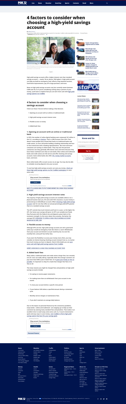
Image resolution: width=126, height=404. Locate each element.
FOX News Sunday (22, 362)
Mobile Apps (82, 370)
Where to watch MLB (100, 373)
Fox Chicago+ (98, 353)
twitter (104, 399)
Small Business (21, 379)
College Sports (83, 362)
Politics (66, 348)
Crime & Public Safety (23, 355)
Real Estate (20, 377)
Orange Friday (52, 377)
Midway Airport (52, 359)
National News (21, 352)
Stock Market (21, 381)
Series (51, 367)
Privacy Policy (89, 158)
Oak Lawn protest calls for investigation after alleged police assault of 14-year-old (83, 100)
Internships (82, 381)
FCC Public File (83, 383)
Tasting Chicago (52, 374)
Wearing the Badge (53, 372)
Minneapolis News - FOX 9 (70, 375)
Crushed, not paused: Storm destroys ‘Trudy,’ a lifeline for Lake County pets (84, 120)
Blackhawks (82, 352)
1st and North (52, 369)
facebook (98, 399)
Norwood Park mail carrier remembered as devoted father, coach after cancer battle (83, 113)
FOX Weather (36, 361)
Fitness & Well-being (38, 374)
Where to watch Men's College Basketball (100, 381)
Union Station (52, 361)
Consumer (20, 370)
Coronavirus (36, 370)
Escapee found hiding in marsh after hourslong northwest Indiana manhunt (83, 127)
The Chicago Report (69, 353)
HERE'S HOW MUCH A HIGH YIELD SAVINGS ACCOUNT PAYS (46, 248)
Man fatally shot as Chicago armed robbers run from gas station (91, 73)
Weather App (36, 357)
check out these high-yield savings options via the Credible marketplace (50, 169)
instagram (101, 399)
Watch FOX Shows (99, 359)
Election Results (68, 352)
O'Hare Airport (52, 357)
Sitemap (81, 386)
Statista (43, 139)
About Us (83, 367)
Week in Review (52, 370)
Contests (82, 376)
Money (20, 367)
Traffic (51, 348)
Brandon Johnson (68, 359)
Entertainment (100, 348)
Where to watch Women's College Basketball (101, 384)
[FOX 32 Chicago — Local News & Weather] (23, 3)
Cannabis (35, 372)
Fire (80, 359)
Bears (81, 350)
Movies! (97, 357)
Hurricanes (35, 359)
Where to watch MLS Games (100, 390)
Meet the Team (83, 377)
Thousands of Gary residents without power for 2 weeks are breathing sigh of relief (84, 106)
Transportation (52, 350)
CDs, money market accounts (61, 156)
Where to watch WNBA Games (100, 387)
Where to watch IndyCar (100, 378)
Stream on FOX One (101, 367)
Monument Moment (53, 376)
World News (21, 353)
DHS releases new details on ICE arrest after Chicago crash (91, 58)
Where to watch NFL (100, 369)
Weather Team (37, 355)
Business (20, 369)
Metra (50, 355)
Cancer (35, 369)
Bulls (81, 353)
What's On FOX (98, 352)
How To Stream (83, 369)
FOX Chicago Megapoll (23, 361)
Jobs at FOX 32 (83, 379)
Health (35, 367)
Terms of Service (89, 159)
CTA (50, 353)
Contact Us (82, 374)
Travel (50, 352)
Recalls (35, 377)
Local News (21, 350)
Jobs (19, 374)
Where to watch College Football (100, 371)
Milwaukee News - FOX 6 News (70, 369)
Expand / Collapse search (107, 3)
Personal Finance (83, 33)
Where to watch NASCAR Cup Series (101, 376)
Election (66, 350)
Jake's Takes (98, 350)
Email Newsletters (84, 372)
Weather (36, 348)
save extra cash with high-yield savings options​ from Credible (50, 243)
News (20, 348)
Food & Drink (98, 355)
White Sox (82, 357)
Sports (82, 348)
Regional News (69, 367)
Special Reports (21, 359)
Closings (35, 353)
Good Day (20, 357)
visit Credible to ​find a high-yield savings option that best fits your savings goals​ (49, 315)
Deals (19, 372)
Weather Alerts (36, 352)
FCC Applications (83, 384)
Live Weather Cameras (38, 350)
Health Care (36, 376)
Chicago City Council (69, 361)
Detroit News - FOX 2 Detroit (69, 372)
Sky (80, 361)
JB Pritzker (66, 357)
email (107, 399)
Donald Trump (67, 355)
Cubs (81, 355)
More (91, 3)
